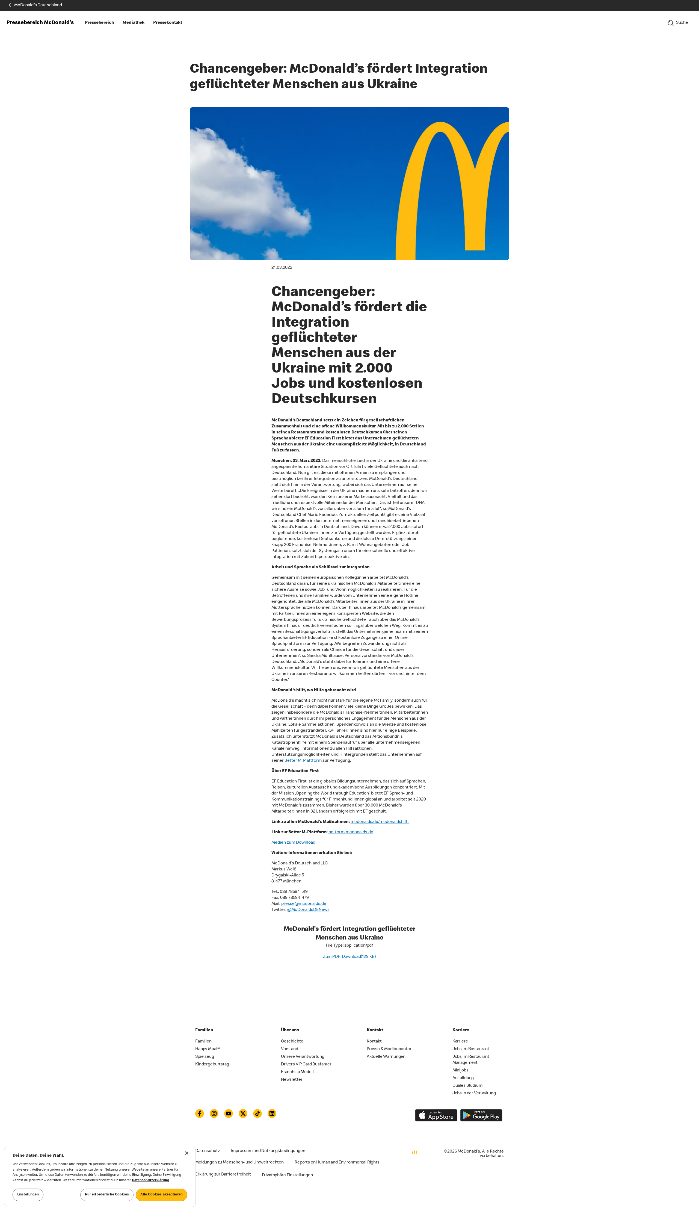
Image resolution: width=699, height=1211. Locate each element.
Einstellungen (28, 1195)
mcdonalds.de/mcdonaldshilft (380, 822)
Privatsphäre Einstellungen (287, 1175)
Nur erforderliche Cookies (107, 1195)
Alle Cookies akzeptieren (161, 1195)
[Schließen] (187, 1153)
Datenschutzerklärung (150, 1180)
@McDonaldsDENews (308, 910)
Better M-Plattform (303, 761)
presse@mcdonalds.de (303, 904)
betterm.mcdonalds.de (350, 832)
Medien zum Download (293, 843)
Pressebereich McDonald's (40, 23)
